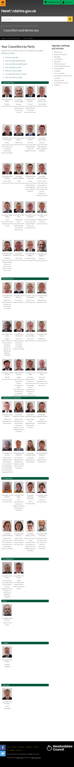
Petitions (57, 85)
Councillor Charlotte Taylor (30, 454)
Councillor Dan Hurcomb (30, 177)
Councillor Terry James (7, 335)
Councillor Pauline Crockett (18, 415)
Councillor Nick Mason (7, 660)
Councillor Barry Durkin (30, 139)
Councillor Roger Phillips (7, 216)
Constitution (58, 59)
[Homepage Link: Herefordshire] (60, 748)
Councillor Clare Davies (7, 576)
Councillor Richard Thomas (18, 254)
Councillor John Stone (42, 216)
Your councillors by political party (16, 64)
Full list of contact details (13, 70)
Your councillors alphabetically (15, 60)
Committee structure (61, 83)
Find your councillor (11, 57)
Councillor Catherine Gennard (30, 497)
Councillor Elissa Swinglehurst (7, 254)
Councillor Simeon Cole (42, 100)
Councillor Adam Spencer (7, 619)
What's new (58, 52)
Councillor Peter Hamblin (7, 177)
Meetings (57, 57)
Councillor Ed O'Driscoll (18, 335)
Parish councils (59, 80)
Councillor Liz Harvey (7, 454)
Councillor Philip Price (18, 216)
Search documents (60, 54)
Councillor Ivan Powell (19, 576)
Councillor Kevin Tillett (41, 373)
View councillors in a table (13, 77)
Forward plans (59, 68)
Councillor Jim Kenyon (7, 702)
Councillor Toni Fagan (19, 496)
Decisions (57, 61)
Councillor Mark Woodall (41, 534)
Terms (9, 747)
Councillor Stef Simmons (19, 534)
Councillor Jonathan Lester (41, 177)
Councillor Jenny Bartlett (7, 496)
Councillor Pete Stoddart (30, 216)
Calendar (57, 71)
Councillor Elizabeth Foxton (42, 415)
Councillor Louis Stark (30, 373)
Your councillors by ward (13, 67)
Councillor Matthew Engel (30, 415)
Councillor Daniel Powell (7, 373)
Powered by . (32, 757)
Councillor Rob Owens (42, 335)
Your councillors (59, 73)
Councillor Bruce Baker (7, 100)
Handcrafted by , (15, 757)
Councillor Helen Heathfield (42, 496)
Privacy (14, 747)
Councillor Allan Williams (30, 254)
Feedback (36, 747)
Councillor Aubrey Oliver (30, 335)
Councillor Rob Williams (42, 255)
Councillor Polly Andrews (7, 296)
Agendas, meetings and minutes (10, 38)
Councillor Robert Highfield (18, 177)
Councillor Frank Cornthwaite (7, 139)
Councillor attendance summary (16, 74)
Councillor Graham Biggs (18, 100)
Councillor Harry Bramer (30, 100)
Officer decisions (59, 64)
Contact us (19, 750)
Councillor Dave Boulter (7, 415)
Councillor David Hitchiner (18, 454)
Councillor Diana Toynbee (41, 454)
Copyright (29, 747)
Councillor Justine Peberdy (7, 534)
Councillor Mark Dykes (41, 296)
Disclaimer (21, 747)
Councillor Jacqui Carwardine (30, 296)
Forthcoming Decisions (62, 66)
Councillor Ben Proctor (19, 373)
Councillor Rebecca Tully (30, 534)
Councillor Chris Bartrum (18, 296)
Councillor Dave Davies (18, 139)
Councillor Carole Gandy (41, 139)
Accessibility (10, 750)
